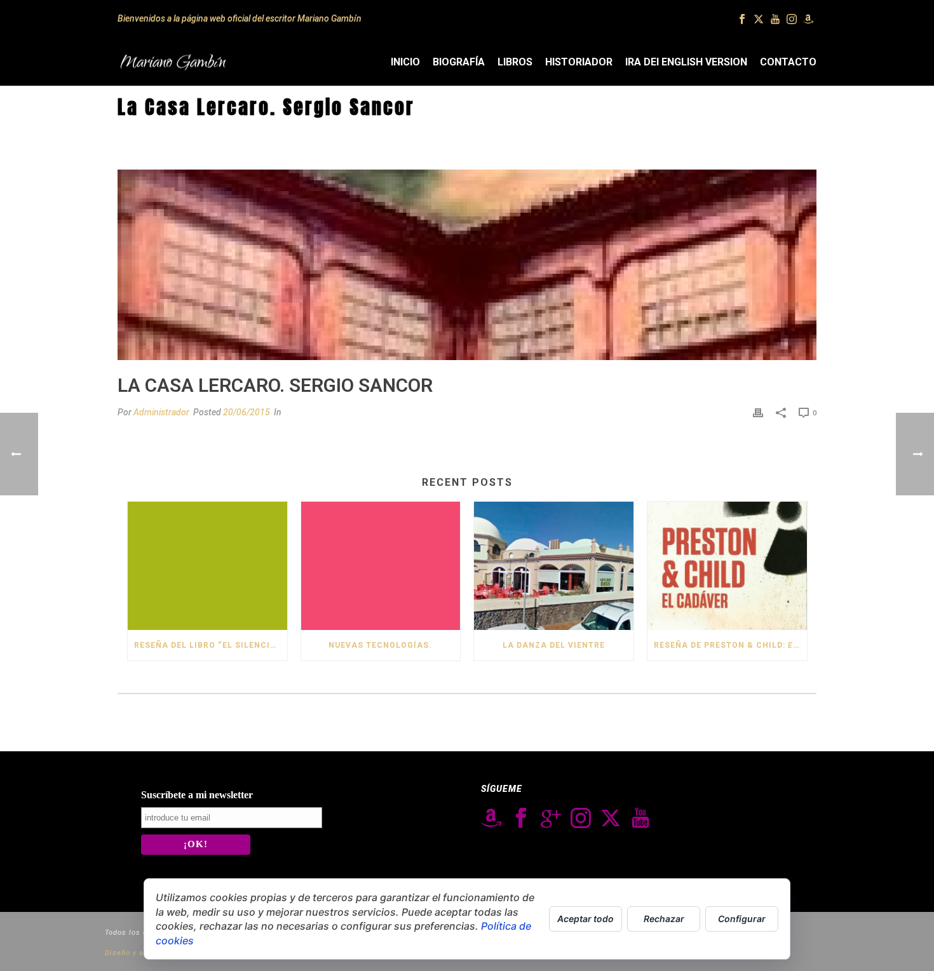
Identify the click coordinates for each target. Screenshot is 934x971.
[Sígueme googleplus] (551, 818)
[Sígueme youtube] (640, 818)
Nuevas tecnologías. (380, 645)
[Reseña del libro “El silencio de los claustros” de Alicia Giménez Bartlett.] (207, 565)
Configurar (742, 918)
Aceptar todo (585, 918)
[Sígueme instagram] (581, 818)
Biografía (459, 62)
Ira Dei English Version (686, 62)
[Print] (758, 412)
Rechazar (664, 918)
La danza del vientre (554, 645)
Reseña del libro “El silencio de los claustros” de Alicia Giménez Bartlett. (210, 645)
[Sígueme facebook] (521, 818)
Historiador (579, 62)
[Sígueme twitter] (610, 818)
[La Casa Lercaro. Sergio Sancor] (467, 265)
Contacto (788, 62)
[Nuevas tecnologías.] (381, 565)
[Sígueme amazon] (491, 818)
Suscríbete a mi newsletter (197, 794)
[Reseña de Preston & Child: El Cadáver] (727, 565)
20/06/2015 (246, 412)
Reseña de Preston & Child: (730, 645)
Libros (514, 62)
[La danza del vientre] (553, 565)
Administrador (161, 412)
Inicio (405, 62)
